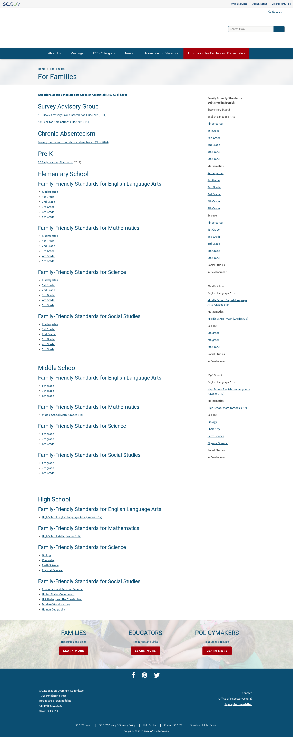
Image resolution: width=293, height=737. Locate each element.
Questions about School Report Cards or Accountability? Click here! (83, 94)
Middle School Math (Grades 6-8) (62, 414)
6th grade (48, 385)
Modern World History (56, 604)
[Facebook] (134, 676)
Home (41, 68)
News (129, 53)
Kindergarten (50, 191)
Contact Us (275, 11)
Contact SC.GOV (173, 725)
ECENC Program (104, 53)
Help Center (149, 725)
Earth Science (50, 565)
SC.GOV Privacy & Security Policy (117, 725)
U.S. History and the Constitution (62, 599)
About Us (54, 53)
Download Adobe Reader (204, 725)
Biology (46, 555)
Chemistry (48, 560)
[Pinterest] (145, 676)
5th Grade (48, 216)
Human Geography (53, 609)
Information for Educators (160, 53)
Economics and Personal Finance (62, 589)
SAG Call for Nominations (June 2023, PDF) (64, 121)
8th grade (48, 395)
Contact (247, 693)
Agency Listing (259, 3)
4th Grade (48, 211)
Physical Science (52, 570)
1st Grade (48, 196)
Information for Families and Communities (216, 53)
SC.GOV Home (83, 725)
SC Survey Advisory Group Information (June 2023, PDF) (72, 114)
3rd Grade (48, 206)
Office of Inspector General (235, 698)
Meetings (77, 53)
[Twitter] (158, 676)
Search (279, 29)
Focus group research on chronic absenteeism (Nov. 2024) (73, 142)
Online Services (239, 3)
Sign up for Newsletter (238, 704)
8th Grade (48, 443)
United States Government (58, 594)
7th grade (48, 390)
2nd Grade (49, 201)
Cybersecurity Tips (281, 3)
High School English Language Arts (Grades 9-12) (72, 517)
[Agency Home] (30, 32)
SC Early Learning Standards (55, 162)
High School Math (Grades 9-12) (61, 536)
